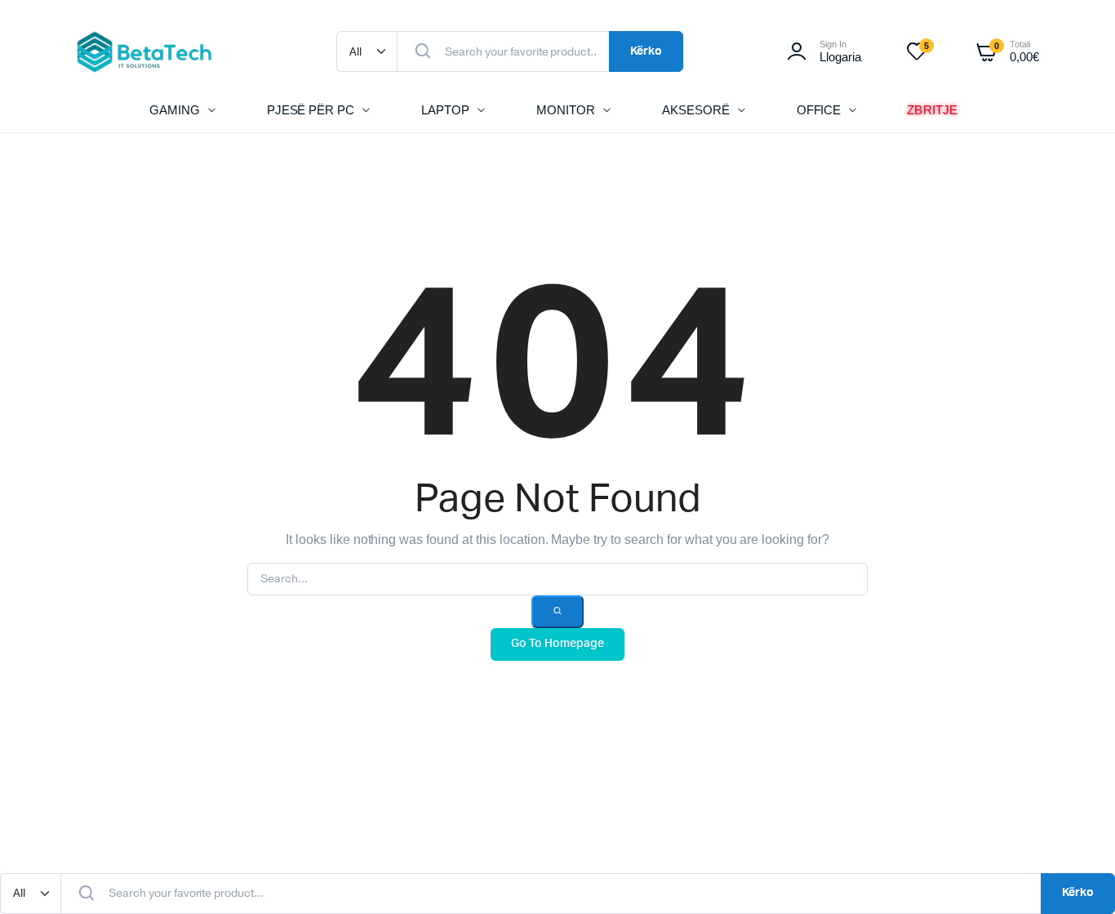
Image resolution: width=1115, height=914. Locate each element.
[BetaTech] (144, 51)
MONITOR (565, 110)
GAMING (174, 110)
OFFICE (819, 110)
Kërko (646, 51)
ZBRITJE (933, 109)
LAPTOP (445, 110)
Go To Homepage (557, 643)
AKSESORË (696, 110)
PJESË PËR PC (311, 110)
